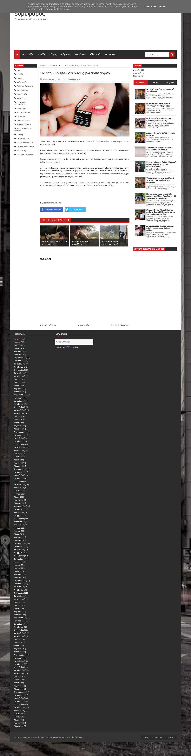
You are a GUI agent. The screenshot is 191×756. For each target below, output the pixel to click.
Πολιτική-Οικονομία (25, 86)
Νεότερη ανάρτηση (48, 325)
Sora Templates (54, 737)
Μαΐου (16, 348)
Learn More (150, 6)
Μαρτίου (17, 355)
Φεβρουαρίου (20, 358)
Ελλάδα (42, 54)
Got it (162, 6)
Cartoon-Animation (25, 155)
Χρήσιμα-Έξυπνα (24, 124)
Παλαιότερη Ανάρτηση (120, 325)
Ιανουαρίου (18, 361)
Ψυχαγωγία (110, 54)
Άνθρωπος (66, 54)
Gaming (20, 135)
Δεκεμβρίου (19, 364)
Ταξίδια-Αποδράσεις (25, 147)
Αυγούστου (19, 339)
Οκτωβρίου (19, 370)
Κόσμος (53, 54)
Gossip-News (22, 90)
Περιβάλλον (22, 116)
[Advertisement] (126, 30)
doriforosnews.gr (78, 737)
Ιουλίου (17, 342)
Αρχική (145, 737)
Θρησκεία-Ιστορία (24, 112)
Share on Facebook (54, 209)
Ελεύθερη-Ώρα (23, 139)
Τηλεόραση (21, 108)
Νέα (18, 70)
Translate (74, 347)
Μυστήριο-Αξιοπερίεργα (20, 103)
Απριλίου (17, 351)
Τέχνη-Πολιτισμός (24, 120)
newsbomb (56, 203)
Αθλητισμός (95, 54)
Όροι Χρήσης (138, 73)
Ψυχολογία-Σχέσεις (25, 142)
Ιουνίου (17, 345)
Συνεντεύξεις (28, 54)
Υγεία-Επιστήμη (23, 98)
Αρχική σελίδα (83, 325)
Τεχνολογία (80, 54)
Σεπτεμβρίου (19, 373)
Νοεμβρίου (18, 367)
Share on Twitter (77, 209)
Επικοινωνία (138, 76)
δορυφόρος (29, 13)
